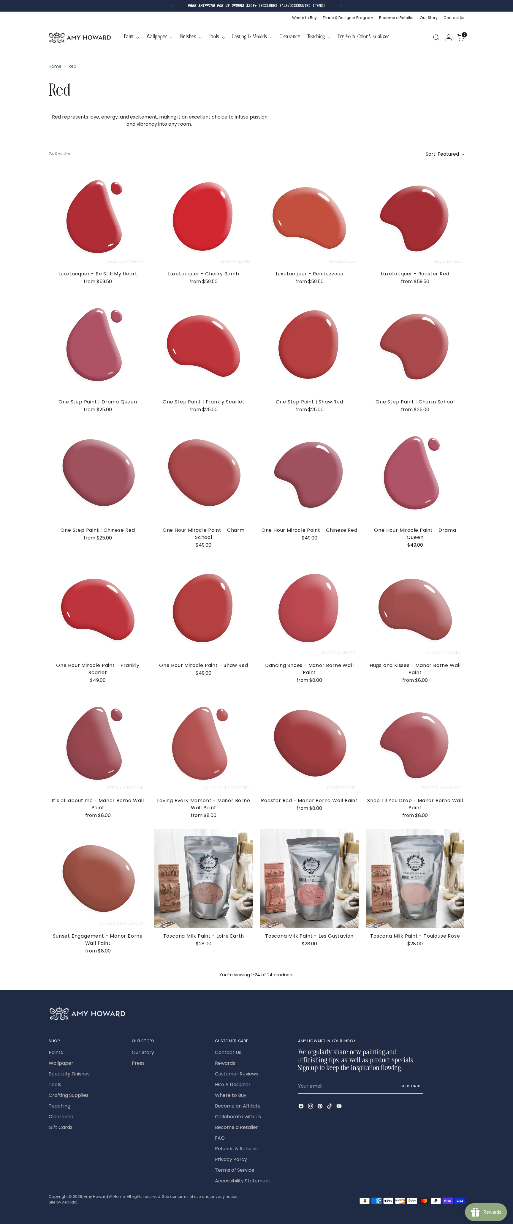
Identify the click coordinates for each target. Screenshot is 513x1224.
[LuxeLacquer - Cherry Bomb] (203, 216)
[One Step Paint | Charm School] (415, 344)
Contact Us (228, 1052)
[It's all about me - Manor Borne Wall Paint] (98, 743)
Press (138, 1063)
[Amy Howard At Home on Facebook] (301, 1107)
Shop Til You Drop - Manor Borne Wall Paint (415, 804)
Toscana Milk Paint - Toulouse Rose (415, 936)
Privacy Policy (231, 1159)
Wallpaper (61, 1063)
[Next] (341, 6)
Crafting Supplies (68, 1095)
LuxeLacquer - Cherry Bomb (203, 273)
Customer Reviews (236, 1073)
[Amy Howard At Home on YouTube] (339, 1107)
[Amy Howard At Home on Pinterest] (320, 1107)
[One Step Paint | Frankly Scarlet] (203, 344)
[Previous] (171, 6)
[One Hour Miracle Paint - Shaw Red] (203, 608)
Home (55, 66)
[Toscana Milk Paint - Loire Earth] (203, 878)
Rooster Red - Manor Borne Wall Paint (309, 800)
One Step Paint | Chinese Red (98, 530)
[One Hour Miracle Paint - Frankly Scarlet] (98, 608)
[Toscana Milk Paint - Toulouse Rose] (415, 878)
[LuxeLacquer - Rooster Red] (415, 216)
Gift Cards (60, 1127)
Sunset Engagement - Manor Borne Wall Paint (98, 940)
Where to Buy (230, 1095)
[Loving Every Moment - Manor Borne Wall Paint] (203, 743)
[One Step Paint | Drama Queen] (98, 344)
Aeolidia (69, 1202)
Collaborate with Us (238, 1116)
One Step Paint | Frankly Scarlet (204, 401)
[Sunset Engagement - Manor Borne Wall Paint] (98, 878)
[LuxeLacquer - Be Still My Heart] (98, 216)
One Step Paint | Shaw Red (309, 401)
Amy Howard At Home (104, 1196)
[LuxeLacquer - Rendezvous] (309, 216)
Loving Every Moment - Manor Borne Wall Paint (203, 804)
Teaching (59, 1105)
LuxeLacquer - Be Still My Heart (97, 273)
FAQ (220, 1138)
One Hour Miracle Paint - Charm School (204, 534)
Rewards (225, 1063)
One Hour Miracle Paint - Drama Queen (415, 534)
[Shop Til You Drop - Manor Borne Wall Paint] (415, 743)
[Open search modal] (436, 37)
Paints (56, 1052)
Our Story (143, 1052)
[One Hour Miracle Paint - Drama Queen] (415, 472)
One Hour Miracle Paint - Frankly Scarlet (98, 669)
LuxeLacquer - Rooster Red (415, 273)
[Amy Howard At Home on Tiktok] (330, 1107)
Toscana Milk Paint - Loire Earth (203, 936)
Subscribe (411, 1086)
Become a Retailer (236, 1127)
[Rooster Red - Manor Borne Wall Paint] (309, 743)
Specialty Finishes (69, 1073)
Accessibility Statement (242, 1180)
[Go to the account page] (449, 37)
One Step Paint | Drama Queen (97, 401)
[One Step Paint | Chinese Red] (98, 472)
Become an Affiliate (238, 1105)
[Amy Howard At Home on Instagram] (311, 1107)
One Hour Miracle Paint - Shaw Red (203, 665)
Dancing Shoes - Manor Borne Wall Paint (309, 669)
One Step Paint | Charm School (415, 401)
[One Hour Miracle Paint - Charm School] (203, 472)
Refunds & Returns (236, 1148)
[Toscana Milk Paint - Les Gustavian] (309, 878)
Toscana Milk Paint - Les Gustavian (309, 936)
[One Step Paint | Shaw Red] (309, 344)
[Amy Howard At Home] (80, 37)
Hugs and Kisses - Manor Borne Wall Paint (415, 669)
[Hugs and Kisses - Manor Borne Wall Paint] (415, 608)
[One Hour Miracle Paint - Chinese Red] (309, 472)
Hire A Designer (233, 1084)
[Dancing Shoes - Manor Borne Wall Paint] (309, 608)
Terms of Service (234, 1170)
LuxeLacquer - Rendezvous (309, 273)
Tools (55, 1084)
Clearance (61, 1116)
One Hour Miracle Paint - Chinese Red (309, 530)
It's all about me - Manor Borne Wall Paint (98, 804)
